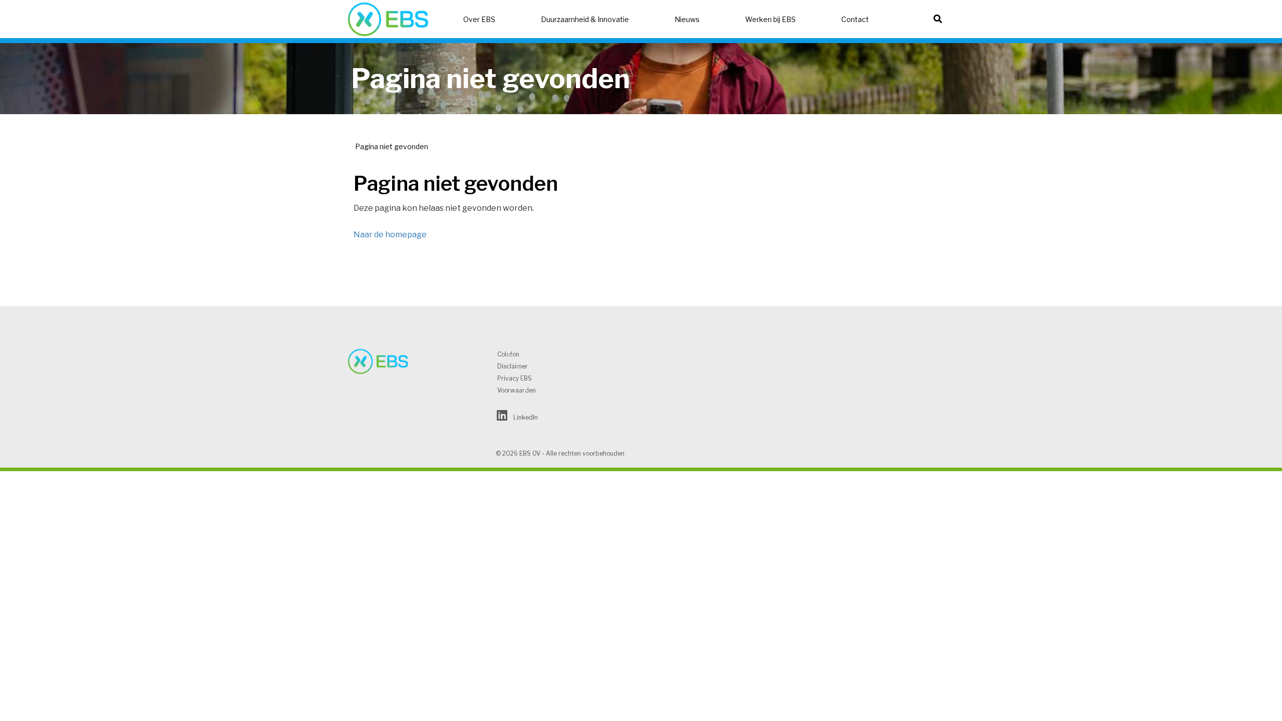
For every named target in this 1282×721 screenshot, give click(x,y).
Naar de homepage (390, 234)
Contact (855, 19)
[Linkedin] (502, 417)
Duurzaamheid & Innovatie (585, 19)
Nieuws (687, 19)
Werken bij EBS (770, 19)
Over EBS (479, 19)
